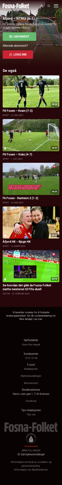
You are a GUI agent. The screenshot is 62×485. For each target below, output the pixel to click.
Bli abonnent (19, 36)
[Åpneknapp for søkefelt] (48, 6)
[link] (16, 6)
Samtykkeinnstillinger (33, 454)
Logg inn (20, 54)
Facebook (31, 401)
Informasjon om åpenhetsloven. (31, 469)
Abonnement (31, 383)
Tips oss (31, 414)
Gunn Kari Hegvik (31, 344)
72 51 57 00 (31, 358)
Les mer (38, 319)
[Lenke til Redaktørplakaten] (31, 438)
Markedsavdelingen (31, 376)
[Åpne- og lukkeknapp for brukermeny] (41, 6)
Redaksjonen (31, 369)
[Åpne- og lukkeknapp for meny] (56, 6)
